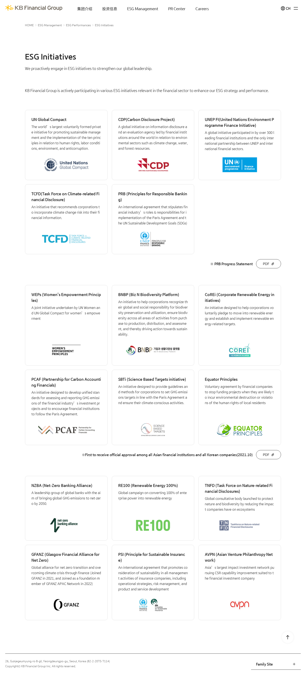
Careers (202, 8)
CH (288, 8)
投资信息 (109, 8)
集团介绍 (84, 8)
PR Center (176, 8)
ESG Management (142, 8)
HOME (29, 25)
